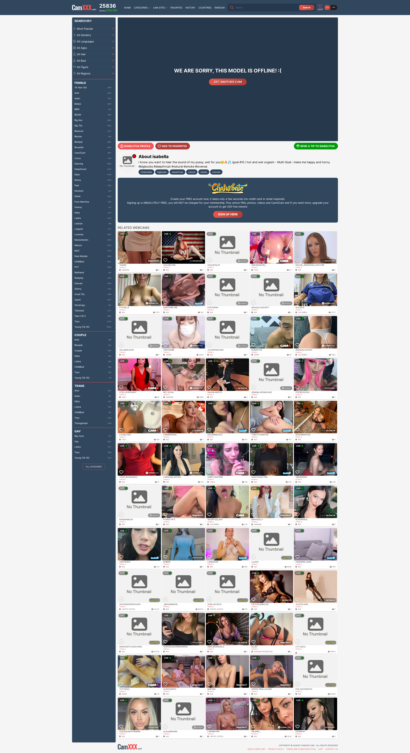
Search (307, 7)
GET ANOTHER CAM (228, 82)
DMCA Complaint (257, 749)
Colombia (302, 312)
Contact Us (331, 749)
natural (191, 172)
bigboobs (162, 172)
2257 (320, 749)
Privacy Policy (276, 749)
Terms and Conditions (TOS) (301, 749)
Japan (168, 355)
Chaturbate (146, 172)
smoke (204, 172)
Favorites (176, 7)
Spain (256, 355)
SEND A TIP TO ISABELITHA (317, 146)
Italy (256, 270)
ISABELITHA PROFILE (137, 146)
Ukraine (125, 270)
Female (122, 267)
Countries (204, 7)
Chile (212, 482)
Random (220, 7)
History (190, 7)
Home (127, 7)
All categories (94, 466)
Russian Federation (263, 651)
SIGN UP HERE (228, 214)
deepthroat (177, 172)
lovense (216, 172)
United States (128, 609)
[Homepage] (84, 7)
